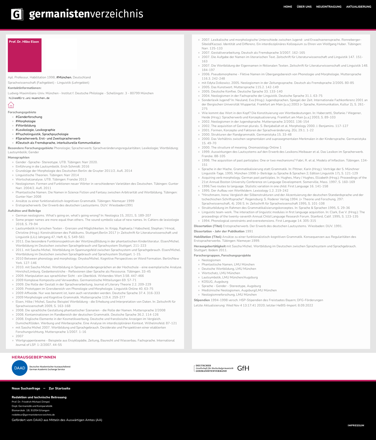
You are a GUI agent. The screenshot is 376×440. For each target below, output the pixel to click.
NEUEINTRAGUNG (329, 7)
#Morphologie (26, 121)
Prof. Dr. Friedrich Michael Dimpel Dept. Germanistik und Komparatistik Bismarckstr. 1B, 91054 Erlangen (32, 406)
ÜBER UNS (304, 7)
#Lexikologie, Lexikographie (35, 130)
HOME (288, 7)
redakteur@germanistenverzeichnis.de (33, 414)
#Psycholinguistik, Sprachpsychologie (42, 134)
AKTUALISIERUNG (358, 7)
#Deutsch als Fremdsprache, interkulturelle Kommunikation (58, 143)
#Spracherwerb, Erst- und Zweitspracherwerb (48, 138)
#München (63, 77)
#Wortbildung (26, 125)
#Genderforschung (29, 117)
